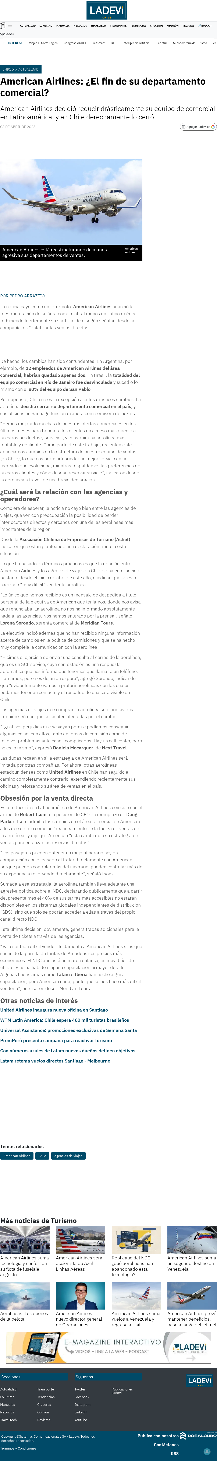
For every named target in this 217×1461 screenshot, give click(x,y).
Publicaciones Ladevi (122, 1391)
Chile (42, 1156)
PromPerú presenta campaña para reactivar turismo (56, 1040)
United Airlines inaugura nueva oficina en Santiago (54, 1010)
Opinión (173, 25)
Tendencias (138, 25)
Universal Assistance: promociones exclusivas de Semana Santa (68, 1030)
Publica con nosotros (158, 1435)
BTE (113, 43)
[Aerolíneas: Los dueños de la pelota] (25, 1296)
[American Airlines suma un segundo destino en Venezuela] (192, 1240)
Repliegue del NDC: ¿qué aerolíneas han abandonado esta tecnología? (132, 1266)
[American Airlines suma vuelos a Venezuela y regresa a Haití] (136, 1296)
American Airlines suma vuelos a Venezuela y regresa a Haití (136, 1319)
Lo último (46, 25)
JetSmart (99, 43)
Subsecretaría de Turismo (190, 43)
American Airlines (16, 1156)
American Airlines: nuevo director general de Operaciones (79, 1319)
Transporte (118, 25)
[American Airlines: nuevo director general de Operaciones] (80, 1296)
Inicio (8, 69)
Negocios (80, 25)
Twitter (80, 1389)
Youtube (81, 1420)
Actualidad (28, 25)
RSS (175, 1453)
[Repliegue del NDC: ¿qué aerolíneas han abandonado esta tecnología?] (136, 1240)
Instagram (82, 1404)
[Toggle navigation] (9, 26)
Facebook (82, 1397)
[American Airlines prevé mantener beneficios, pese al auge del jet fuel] (192, 1296)
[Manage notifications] (207, 1451)
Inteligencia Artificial (136, 43)
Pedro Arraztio (27, 296)
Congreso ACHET (75, 43)
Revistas (188, 25)
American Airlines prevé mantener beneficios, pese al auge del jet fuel (191, 1319)
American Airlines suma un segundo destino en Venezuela (191, 1263)
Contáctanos (166, 1444)
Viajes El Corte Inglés (43, 43)
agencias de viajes (68, 1156)
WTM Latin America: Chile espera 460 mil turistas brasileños (64, 1020)
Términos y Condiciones (18, 1448)
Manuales (63, 25)
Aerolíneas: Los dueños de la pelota (24, 1316)
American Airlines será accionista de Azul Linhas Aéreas (79, 1263)
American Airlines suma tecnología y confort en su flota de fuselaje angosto (24, 1266)
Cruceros (156, 25)
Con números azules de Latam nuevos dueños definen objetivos (67, 1050)
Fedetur (161, 43)
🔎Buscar (204, 25)
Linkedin (81, 1412)
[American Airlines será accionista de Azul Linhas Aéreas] (80, 1240)
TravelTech (98, 25)
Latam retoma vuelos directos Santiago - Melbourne (55, 1061)
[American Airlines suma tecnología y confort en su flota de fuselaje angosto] (25, 1240)
